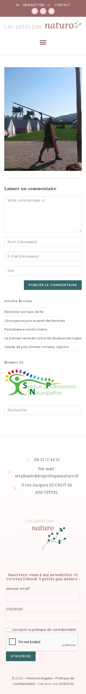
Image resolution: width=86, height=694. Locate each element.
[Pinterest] (51, 11)
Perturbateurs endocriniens (25, 329)
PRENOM (14, 609)
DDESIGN (66, 684)
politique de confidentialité (54, 630)
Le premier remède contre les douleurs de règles (42, 338)
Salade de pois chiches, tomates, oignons (36, 347)
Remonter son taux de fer (24, 312)
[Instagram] (43, 11)
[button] (43, 42)
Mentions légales (39, 678)
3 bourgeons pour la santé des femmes (34, 321)
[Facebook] (35, 11)
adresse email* (18, 588)
